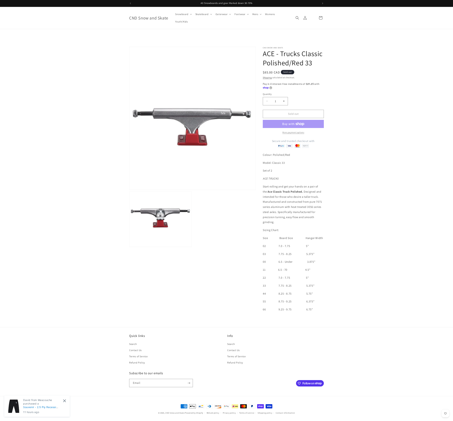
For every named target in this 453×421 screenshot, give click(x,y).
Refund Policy (137, 362)
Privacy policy (229, 412)
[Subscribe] (189, 383)
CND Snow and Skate (175, 413)
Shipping (267, 77)
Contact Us (135, 350)
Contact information (285, 412)
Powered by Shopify (194, 413)
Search (133, 343)
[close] (64, 400)
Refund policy (213, 412)
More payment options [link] (293, 132)
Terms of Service (138, 356)
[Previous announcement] (130, 3)
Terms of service (246, 412)
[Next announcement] (322, 3)
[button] (183, 14)
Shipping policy (265, 412)
